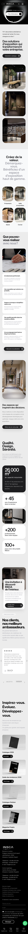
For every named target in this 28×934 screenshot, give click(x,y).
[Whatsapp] (25, 923)
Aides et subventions (8, 896)
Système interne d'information (10, 892)
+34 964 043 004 (14, 860)
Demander (6, 756)
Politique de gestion (7, 894)
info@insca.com (10, 864)
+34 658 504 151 (13, 862)
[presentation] (1, 661)
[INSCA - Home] (10, 4)
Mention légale (6, 886)
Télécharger (6, 781)
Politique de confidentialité (9, 888)
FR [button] (18, 4)
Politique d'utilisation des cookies (11, 890)
